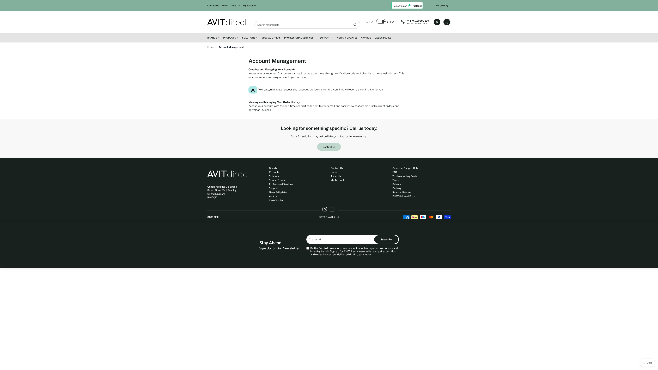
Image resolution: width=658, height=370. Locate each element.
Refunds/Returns (401, 192)
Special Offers (271, 37)
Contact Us (213, 5)
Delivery (396, 188)
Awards (366, 37)
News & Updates (347, 37)
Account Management (231, 47)
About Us (236, 5)
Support (325, 37)
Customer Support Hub (405, 168)
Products (229, 37)
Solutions (248, 37)
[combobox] (307, 25)
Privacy (396, 184)
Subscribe (386, 239)
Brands (212, 37)
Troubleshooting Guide (404, 176)
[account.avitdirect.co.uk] (252, 89)
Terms (395, 180)
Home (225, 5)
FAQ (394, 172)
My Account (249, 5)
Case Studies (383, 37)
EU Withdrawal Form (403, 196)
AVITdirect (333, 217)
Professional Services (299, 37)
